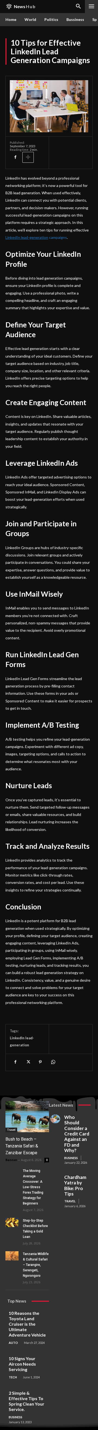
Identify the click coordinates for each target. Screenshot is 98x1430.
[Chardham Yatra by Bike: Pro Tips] (55, 1179)
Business (71, 1158)
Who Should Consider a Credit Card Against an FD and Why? (76, 1133)
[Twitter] (27, 1062)
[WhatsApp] (52, 1062)
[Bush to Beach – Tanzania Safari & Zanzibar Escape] (27, 1116)
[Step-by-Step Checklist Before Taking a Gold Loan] (12, 1222)
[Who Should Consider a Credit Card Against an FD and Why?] (55, 1119)
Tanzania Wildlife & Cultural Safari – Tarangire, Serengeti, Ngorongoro (36, 1265)
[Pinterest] (40, 1062)
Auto (13, 1342)
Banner (11, 1160)
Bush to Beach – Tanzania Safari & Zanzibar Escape (21, 1146)
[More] (28, 157)
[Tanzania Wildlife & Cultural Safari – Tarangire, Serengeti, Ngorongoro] (12, 1255)
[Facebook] (15, 157)
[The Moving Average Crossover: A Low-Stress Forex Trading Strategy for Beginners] (12, 1172)
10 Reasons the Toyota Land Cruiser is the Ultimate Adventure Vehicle (27, 1323)
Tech (13, 1377)
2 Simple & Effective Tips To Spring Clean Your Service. (26, 1401)
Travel (11, 1130)
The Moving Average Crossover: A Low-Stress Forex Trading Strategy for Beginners (33, 1187)
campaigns (58, 237)
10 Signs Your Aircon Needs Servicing (22, 1364)
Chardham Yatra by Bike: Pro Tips (75, 1185)
